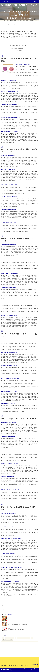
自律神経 (18, 637)
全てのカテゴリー (5, 607)
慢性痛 (12, 639)
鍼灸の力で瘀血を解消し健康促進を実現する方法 (18, 45)
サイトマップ (3, 668)
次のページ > (35, 600)
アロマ (21, 637)
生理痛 (32, 637)
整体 (3, 609)
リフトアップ (8, 639)
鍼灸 (13, 637)
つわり (26, 637)
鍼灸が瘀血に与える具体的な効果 (17, 48)
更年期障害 (3, 639)
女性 (5, 637)
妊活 (24, 637)
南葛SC (8, 637)
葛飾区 (3, 637)
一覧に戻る (19, 600)
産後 (29, 637)
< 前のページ (4, 600)
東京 (11, 637)
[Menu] (37, 1)
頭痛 (15, 637)
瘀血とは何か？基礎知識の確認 (17, 47)
